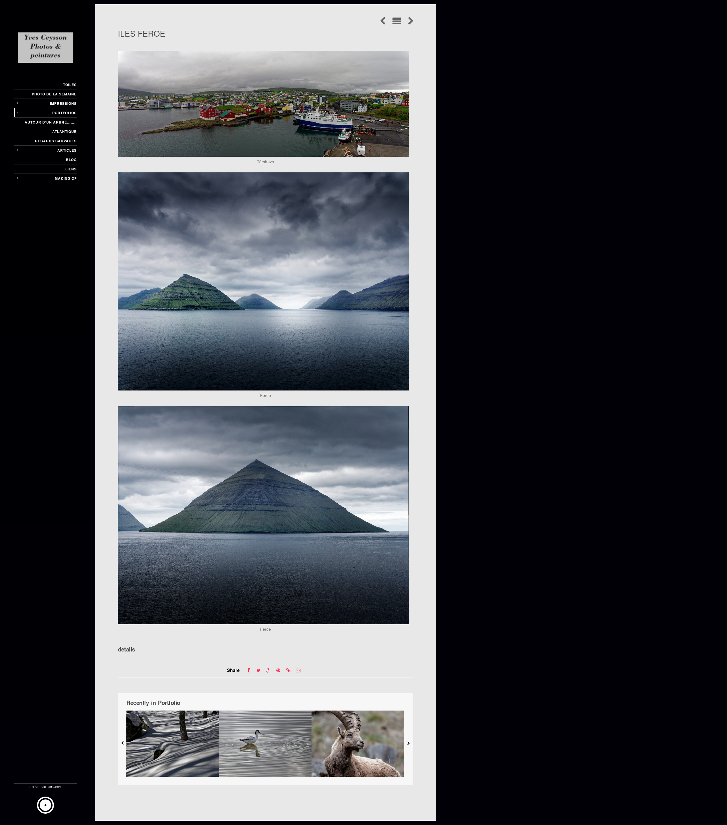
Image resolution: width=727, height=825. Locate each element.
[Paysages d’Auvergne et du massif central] (172, 744)
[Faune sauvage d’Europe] (265, 744)
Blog (71, 159)
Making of (66, 178)
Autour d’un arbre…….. (51, 122)
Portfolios (64, 112)
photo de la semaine (54, 94)
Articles (67, 150)
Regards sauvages (56, 140)
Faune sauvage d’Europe (265, 765)
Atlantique (64, 131)
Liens (71, 169)
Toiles (70, 84)
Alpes (358, 765)
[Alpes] (358, 744)
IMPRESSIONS (63, 103)
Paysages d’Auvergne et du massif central (173, 765)
